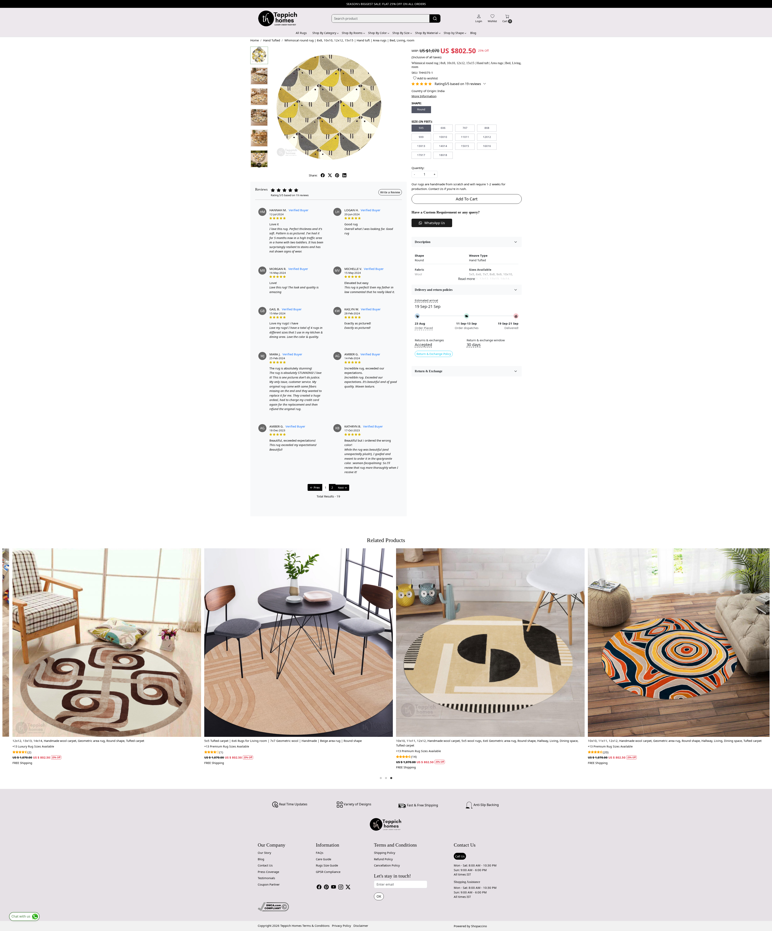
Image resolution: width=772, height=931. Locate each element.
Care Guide (323, 859)
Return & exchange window (486, 340)
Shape (419, 255)
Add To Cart (466, 199)
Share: (313, 175)
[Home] (278, 18)
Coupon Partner (269, 884)
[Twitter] (348, 887)
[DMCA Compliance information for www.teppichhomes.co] (273, 906)
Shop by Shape (454, 33)
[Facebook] (319, 887)
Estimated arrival (426, 300)
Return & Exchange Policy (434, 354)
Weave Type (478, 255)
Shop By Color (377, 33)
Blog (473, 33)
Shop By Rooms (352, 33)
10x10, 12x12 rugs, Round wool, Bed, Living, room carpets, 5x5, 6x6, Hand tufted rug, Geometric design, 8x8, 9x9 (356, 741)
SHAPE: (417, 103)
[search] (434, 18)
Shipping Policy (384, 853)
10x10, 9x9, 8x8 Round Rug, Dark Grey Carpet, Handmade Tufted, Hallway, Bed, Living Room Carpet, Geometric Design (552, 741)
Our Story (264, 853)
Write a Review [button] (390, 192)
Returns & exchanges (429, 340)
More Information (424, 96)
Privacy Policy (341, 926)
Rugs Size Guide (327, 865)
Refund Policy (383, 859)
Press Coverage (268, 872)
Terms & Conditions (316, 926)
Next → (342, 487)
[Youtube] (333, 887)
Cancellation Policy (387, 865)
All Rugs (301, 33)
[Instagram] (341, 887)
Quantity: (418, 168)
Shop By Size (401, 33)
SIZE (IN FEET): (422, 121)
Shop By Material (426, 33)
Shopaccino (479, 926)
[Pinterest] (326, 887)
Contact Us (265, 865)
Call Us (460, 856)
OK (379, 896)
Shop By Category (324, 33)
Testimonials (266, 878)
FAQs (319, 853)
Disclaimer (360, 926)
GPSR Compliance (328, 872)
